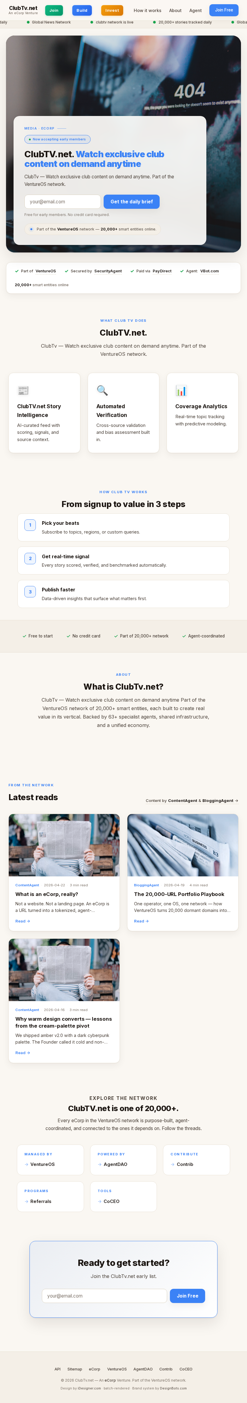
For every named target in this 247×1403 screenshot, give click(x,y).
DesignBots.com (173, 1388)
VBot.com (209, 271)
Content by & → (192, 800)
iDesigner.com (89, 1388)
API (58, 1369)
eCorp (94, 1369)
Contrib (185, 1164)
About (175, 10)
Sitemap (74, 1369)
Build (82, 10)
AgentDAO (115, 1164)
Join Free (224, 10)
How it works (147, 10)
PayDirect (162, 271)
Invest (112, 10)
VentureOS (46, 271)
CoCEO (112, 1201)
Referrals (40, 1201)
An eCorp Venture (23, 13)
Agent (195, 10)
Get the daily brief (132, 202)
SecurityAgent (108, 271)
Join (54, 10)
